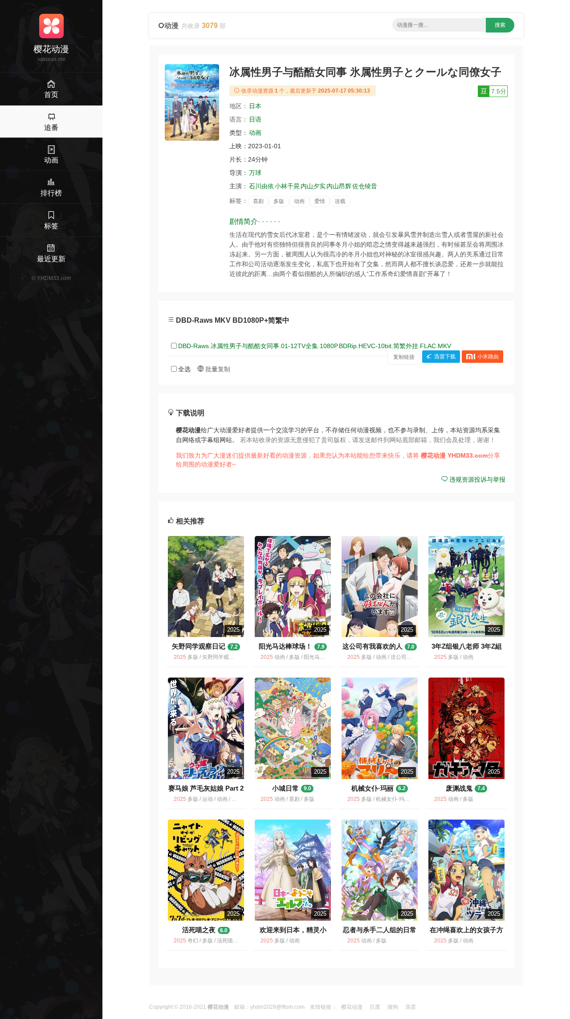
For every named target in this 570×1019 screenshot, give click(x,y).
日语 (255, 119)
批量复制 (217, 369)
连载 (340, 201)
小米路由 (488, 357)
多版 (278, 201)
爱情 (319, 201)
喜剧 (258, 201)
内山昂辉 (338, 186)
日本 (255, 106)
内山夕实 (313, 186)
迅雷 (410, 1007)
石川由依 (261, 186)
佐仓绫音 (364, 186)
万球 (255, 172)
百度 (375, 1007)
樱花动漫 (351, 1007)
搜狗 (392, 1007)
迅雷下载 (445, 357)
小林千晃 (287, 186)
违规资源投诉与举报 (476, 479)
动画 (255, 132)
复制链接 (404, 357)
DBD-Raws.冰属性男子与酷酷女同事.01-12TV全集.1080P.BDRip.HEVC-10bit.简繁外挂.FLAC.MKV (314, 345)
